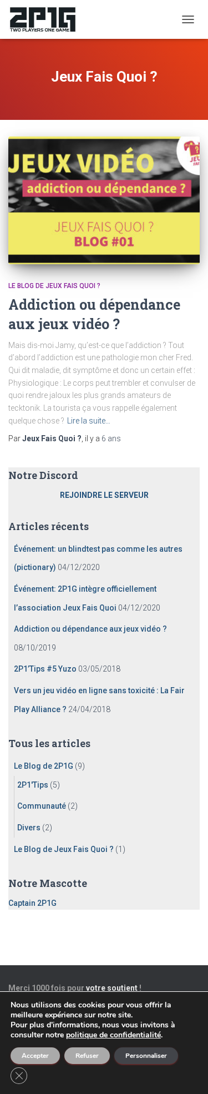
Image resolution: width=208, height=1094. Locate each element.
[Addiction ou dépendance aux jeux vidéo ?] (104, 200)
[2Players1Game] (46, 19)
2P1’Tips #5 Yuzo (45, 668)
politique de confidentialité (113, 1035)
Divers (28, 827)
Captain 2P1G (32, 903)
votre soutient (112, 988)
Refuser (87, 1055)
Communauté (41, 805)
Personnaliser (146, 1055)
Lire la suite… (88, 420)
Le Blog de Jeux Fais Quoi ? (54, 286)
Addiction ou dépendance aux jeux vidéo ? (90, 628)
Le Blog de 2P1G (43, 766)
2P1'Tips (32, 784)
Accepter (35, 1055)
